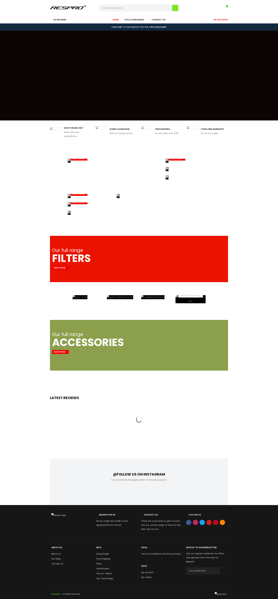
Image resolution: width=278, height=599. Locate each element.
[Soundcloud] (222, 522)
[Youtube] (209, 522)
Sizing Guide (102, 553)
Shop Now (78, 158)
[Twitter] (202, 522)
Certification (102, 568)
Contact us (57, 563)
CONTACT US (151, 514)
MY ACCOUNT (221, 19)
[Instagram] (195, 522)
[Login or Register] (219, 8)
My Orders (146, 577)
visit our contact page (152, 525)
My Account (147, 572)
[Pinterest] (215, 522)
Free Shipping (103, 558)
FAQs (98, 563)
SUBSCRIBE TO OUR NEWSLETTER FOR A (138, 27)
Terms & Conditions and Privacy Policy (161, 553)
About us (56, 553)
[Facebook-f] (188, 522)
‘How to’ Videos (104, 573)
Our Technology (104, 578)
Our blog (55, 558)
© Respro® (56, 594)
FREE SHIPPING (162, 129)
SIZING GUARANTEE (119, 129)
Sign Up (223, 570)
